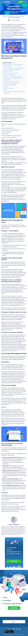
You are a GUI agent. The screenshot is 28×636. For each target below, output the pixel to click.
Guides (8, 16)
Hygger (4, 16)
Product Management (19, 16)
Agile (12, 16)
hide (13, 62)
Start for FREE (21, 2)
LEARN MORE (14, 608)
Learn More (14, 561)
